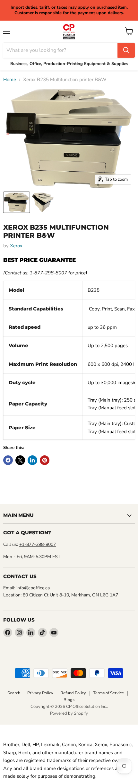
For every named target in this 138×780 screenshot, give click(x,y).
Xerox (16, 246)
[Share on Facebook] (8, 460)
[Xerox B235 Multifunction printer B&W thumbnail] (17, 202)
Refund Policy (73, 693)
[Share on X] (20, 460)
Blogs (69, 700)
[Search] (126, 50)
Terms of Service (108, 693)
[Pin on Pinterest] (44, 460)
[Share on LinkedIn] (32, 460)
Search (13, 693)
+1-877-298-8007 (37, 544)
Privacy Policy (40, 693)
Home (9, 79)
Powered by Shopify (69, 713)
